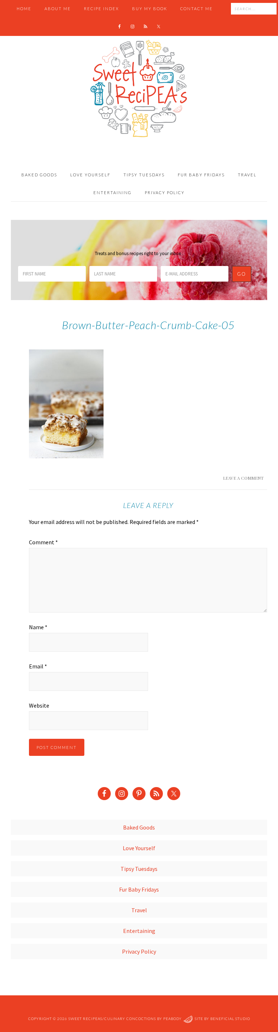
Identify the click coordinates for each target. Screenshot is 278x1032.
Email (38, 666)
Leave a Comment (243, 478)
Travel (139, 910)
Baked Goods (139, 827)
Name (38, 627)
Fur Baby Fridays (139, 889)
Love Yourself (139, 848)
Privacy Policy (139, 951)
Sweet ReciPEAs (139, 89)
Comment (43, 542)
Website (39, 705)
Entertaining (139, 930)
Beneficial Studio (230, 1018)
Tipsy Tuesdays (139, 868)
